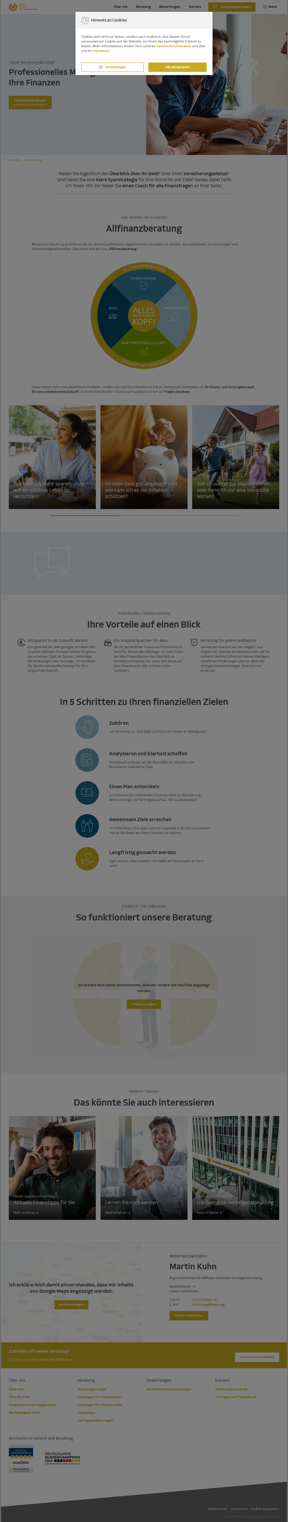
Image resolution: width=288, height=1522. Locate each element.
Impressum (100, 51)
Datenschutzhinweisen (173, 46)
